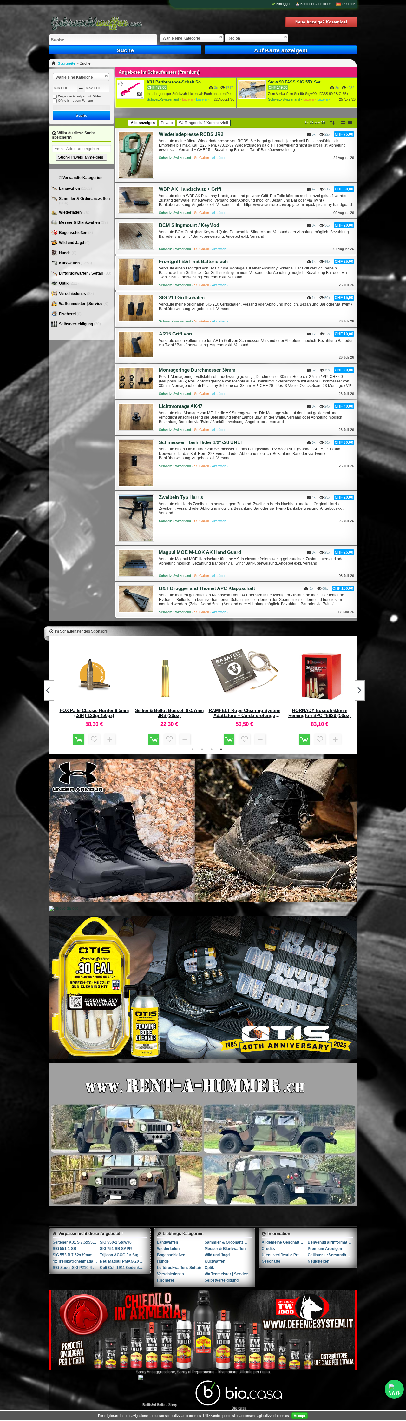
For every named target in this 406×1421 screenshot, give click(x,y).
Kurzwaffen (70, 263)
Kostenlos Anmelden (315, 4)
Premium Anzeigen (325, 1248)
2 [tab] (202, 749)
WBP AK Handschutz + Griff (190, 189)
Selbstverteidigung (76, 324)
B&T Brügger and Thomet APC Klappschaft (207, 588)
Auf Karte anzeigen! (281, 50)
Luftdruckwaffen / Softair (81, 273)
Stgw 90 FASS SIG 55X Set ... (296, 82)
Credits (268, 1248)
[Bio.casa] (238, 1404)
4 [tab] (221, 749)
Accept (299, 1416)
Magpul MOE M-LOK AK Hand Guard (200, 552)
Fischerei (68, 314)
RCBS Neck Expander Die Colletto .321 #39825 (169, 713)
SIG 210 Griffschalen (182, 297)
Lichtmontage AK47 (180, 406)
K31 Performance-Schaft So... (176, 82)
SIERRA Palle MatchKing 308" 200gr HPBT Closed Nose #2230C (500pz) (94, 713)
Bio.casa (238, 1408)
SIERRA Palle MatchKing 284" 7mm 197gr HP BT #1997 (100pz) (244, 713)
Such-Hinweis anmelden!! (81, 157)
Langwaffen (70, 188)
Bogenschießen (73, 232)
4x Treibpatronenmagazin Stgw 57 (76, 1261)
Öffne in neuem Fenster (75, 100)
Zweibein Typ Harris (181, 497)
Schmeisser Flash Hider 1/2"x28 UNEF (201, 442)
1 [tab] (192, 749)
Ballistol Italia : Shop (159, 1404)
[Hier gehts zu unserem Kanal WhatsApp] (394, 1389)
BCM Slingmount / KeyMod (189, 225)
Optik (64, 283)
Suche (125, 50)
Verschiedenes (73, 293)
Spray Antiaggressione (155, 1372)
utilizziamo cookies (186, 1416)
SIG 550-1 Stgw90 (116, 1242)
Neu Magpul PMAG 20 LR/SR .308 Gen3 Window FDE (123, 1261)
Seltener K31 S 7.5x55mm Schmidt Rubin (76, 1242)
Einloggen (283, 4)
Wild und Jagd (72, 243)
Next (360, 690)
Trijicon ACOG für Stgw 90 (123, 1255)
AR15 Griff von (175, 333)
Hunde (65, 253)
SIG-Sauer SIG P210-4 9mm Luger (76, 1267)
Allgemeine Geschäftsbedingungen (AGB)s (285, 1242)
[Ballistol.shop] (159, 1388)
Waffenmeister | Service (81, 304)
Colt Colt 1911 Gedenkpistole (123, 1267)
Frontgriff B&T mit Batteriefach (193, 261)
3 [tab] (211, 749)
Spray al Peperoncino (195, 1372)
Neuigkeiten (318, 1261)
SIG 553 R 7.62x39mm (73, 1255)
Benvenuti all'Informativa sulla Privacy (331, 1242)
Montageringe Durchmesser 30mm (197, 370)
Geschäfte (271, 1261)
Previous (49, 690)
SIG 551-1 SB (64, 1248)
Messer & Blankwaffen (80, 222)
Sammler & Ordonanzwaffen (84, 198)
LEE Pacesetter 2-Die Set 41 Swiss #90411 (320, 713)
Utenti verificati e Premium (285, 1255)
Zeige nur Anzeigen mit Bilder (79, 96)
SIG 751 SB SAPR (116, 1248)
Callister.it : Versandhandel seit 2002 (331, 1255)
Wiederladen (70, 212)
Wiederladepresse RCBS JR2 (191, 134)
